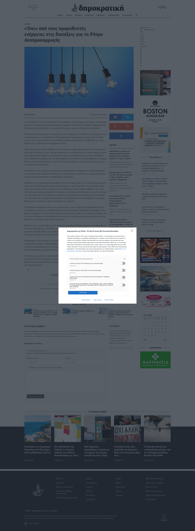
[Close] (133, 231)
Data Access (97, 300)
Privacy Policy (109, 300)
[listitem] (97, 259)
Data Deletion (86, 300)
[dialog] (97, 265)
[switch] (122, 263)
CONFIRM (83, 292)
